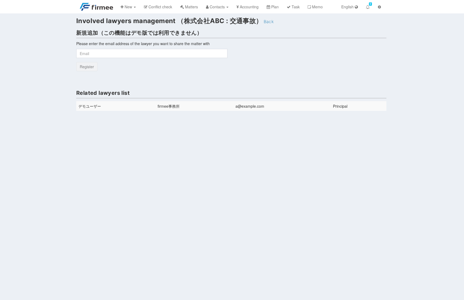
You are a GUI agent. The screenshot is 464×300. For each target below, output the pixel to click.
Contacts (217, 6)
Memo (317, 6)
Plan (274, 6)
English (348, 6)
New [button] (128, 6)
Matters (191, 6)
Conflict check (159, 6)
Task (295, 6)
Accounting (249, 6)
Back (269, 21)
